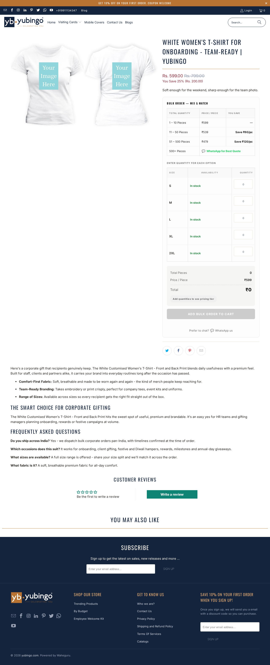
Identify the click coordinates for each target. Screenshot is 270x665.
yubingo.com (30, 655)
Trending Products (86, 603)
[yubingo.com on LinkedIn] (25, 10)
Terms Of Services (149, 634)
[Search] (259, 22)
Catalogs (142, 641)
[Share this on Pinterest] (189, 350)
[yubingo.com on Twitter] (38, 10)
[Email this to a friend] (201, 350)
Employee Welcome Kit (89, 618)
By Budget (81, 611)
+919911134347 (66, 10)
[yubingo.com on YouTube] (51, 10)
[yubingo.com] (23, 22)
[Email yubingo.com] (5, 10)
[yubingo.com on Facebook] (11, 10)
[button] (70, 22)
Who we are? (146, 603)
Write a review (172, 494)
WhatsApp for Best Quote (221, 151)
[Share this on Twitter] (167, 350)
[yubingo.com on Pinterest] (31, 10)
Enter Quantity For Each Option (191, 163)
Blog (84, 10)
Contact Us (144, 611)
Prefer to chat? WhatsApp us (211, 330)
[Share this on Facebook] (178, 350)
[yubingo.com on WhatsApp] (44, 10)
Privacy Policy (146, 618)
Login (248, 10)
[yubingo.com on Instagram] (18, 10)
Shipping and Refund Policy (155, 626)
